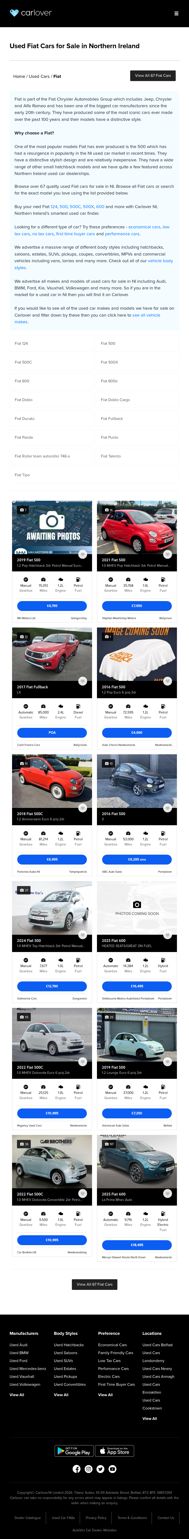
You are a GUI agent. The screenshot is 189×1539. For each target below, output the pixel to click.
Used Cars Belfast (157, 1345)
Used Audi (19, 1345)
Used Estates (65, 1368)
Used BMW (19, 1352)
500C (75, 206)
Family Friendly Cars (115, 1352)
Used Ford (18, 1360)
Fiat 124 (21, 343)
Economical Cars (112, 1345)
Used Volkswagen (25, 1384)
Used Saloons (65, 1352)
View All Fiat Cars (153, 75)
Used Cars (39, 76)
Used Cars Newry (157, 1368)
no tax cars (43, 234)
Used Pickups (65, 1376)
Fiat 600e (109, 381)
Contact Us (166, 1518)
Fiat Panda (24, 437)
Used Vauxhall (22, 1376)
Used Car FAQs (63, 1518)
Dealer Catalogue (28, 1518)
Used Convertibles (70, 1384)
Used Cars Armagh (158, 1376)
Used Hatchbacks (69, 1345)
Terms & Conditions (132, 1518)
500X (88, 206)
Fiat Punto (109, 437)
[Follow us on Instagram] (88, 1470)
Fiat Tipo (22, 475)
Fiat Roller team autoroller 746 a (42, 456)
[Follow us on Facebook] (76, 1470)
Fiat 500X (109, 362)
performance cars (122, 234)
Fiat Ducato (24, 418)
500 (63, 206)
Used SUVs (63, 1360)
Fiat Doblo (23, 399)
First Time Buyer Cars (116, 1384)
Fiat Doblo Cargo (115, 399)
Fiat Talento (111, 456)
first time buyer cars (75, 234)
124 (54, 206)
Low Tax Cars (109, 1360)
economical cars (144, 227)
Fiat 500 (108, 343)
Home (19, 76)
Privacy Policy (96, 1518)
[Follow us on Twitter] (100, 1470)
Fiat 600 (22, 381)
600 (100, 206)
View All (17, 1394)
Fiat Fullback (112, 418)
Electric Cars (109, 1376)
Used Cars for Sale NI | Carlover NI (31, 13)
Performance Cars (113, 1368)
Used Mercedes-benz (28, 1368)
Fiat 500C (23, 362)
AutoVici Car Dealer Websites (94, 1530)
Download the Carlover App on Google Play (74, 1451)
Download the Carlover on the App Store (114, 1451)
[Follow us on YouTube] (112, 1470)
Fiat (57, 76)
